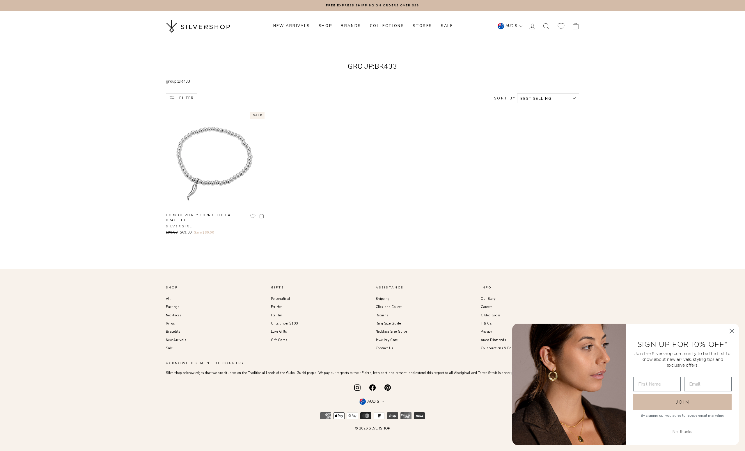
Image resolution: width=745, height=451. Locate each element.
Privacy (486, 331)
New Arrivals (176, 340)
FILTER (186, 98)
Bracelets (173, 331)
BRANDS (351, 25)
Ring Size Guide (388, 323)
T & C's (486, 323)
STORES (422, 25)
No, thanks (682, 431)
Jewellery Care (387, 340)
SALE (447, 25)
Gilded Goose (491, 315)
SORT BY (505, 98)
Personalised (280, 299)
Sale (169, 348)
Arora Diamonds (493, 340)
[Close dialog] (732, 331)
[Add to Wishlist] (253, 216)
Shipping (383, 299)
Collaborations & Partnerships (504, 348)
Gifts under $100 (284, 323)
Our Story (488, 299)
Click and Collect (389, 307)
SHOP (325, 25)
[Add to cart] (262, 216)
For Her (276, 307)
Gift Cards (279, 340)
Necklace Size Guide (391, 331)
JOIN (682, 402)
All (168, 299)
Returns (382, 315)
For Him (277, 315)
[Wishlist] (561, 26)
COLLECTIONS (387, 25)
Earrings (172, 307)
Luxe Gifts (279, 331)
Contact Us (384, 348)
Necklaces (173, 315)
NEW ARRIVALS (291, 25)
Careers (486, 307)
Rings (170, 323)
